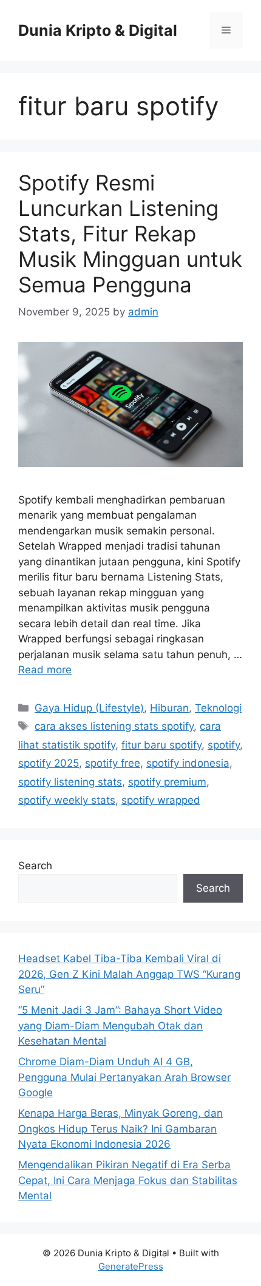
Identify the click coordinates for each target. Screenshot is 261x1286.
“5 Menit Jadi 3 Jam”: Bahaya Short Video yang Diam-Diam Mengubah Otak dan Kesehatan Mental (120, 1025)
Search (35, 866)
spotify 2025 (48, 763)
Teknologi (218, 708)
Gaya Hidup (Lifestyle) (89, 708)
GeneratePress (130, 1266)
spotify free (112, 763)
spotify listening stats (70, 782)
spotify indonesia (187, 763)
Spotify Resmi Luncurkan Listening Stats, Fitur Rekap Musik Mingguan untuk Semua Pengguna (130, 233)
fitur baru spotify (161, 745)
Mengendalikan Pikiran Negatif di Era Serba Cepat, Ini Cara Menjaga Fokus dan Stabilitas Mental (127, 1180)
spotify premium (167, 782)
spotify (224, 745)
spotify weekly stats (66, 800)
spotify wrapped (160, 800)
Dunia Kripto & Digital (97, 30)
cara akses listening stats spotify (114, 726)
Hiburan (169, 708)
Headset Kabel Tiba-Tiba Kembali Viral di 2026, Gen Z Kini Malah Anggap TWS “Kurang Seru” (129, 973)
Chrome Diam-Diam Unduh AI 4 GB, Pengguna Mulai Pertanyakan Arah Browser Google (124, 1077)
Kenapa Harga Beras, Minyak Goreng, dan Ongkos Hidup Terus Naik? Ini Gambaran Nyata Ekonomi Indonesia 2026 (120, 1128)
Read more (45, 670)
